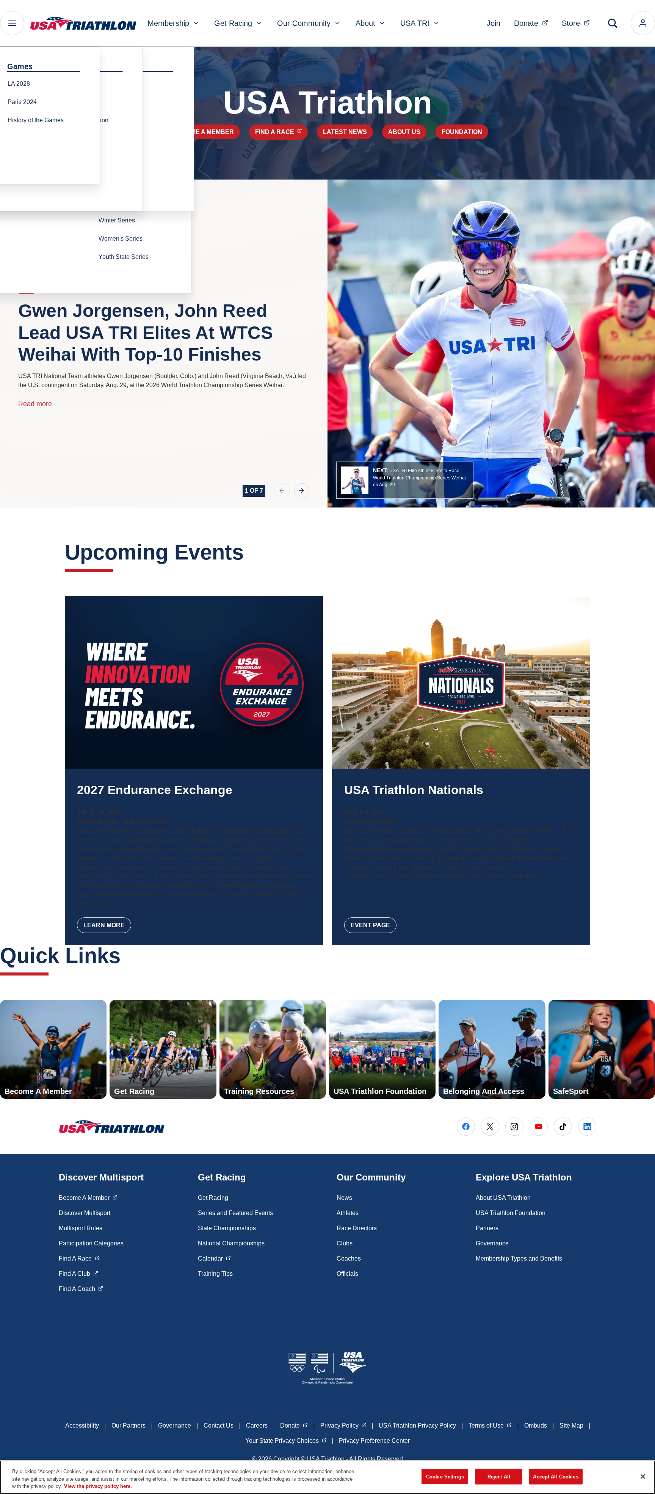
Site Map (571, 1425)
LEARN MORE (104, 925)
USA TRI (414, 23)
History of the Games (36, 120)
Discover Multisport (84, 1213)
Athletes (348, 1213)
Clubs (345, 1243)
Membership (168, 23)
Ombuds (535, 1425)
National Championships (231, 1243)
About (365, 23)
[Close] (643, 1476)
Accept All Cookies (555, 1476)
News (344, 1198)
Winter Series (117, 220)
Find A (79, 1258)
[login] (643, 23)
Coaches (349, 1258)
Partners (487, 1228)
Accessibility (82, 1425)
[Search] (612, 23)
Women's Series (121, 238)
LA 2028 (19, 83)
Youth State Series (124, 257)
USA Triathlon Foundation (510, 1213)
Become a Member (203, 132)
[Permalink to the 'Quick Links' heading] (128, 956)
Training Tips (215, 1273)
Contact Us (218, 1425)
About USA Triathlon (503, 1198)
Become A (88, 1197)
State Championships (227, 1228)
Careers (257, 1425)
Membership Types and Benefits (519, 1258)
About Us (404, 132)
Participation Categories (91, 1243)
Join (493, 23)
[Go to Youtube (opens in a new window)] (539, 1126)
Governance (492, 1243)
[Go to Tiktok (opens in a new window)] (563, 1126)
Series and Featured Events (235, 1213)
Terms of (490, 1425)
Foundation (462, 132)
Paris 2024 (22, 102)
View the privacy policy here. (98, 1486)
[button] (405, 480)
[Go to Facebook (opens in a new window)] (466, 1126)
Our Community (304, 23)
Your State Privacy (286, 1440)
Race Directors (357, 1228)
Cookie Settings (445, 1476)
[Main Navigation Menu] (12, 23)
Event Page (370, 925)
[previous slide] (282, 490)
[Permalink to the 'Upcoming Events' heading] (251, 552)
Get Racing (233, 23)
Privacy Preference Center (374, 1440)
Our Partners (128, 1425)
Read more (35, 404)
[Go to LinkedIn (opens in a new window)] (587, 1126)
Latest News (345, 132)
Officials (347, 1273)
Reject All (498, 1476)
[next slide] (301, 490)
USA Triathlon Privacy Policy (417, 1425)
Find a (281, 131)
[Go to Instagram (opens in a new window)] (514, 1126)
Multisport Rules (80, 1228)
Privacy (343, 1425)
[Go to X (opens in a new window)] (490, 1126)
